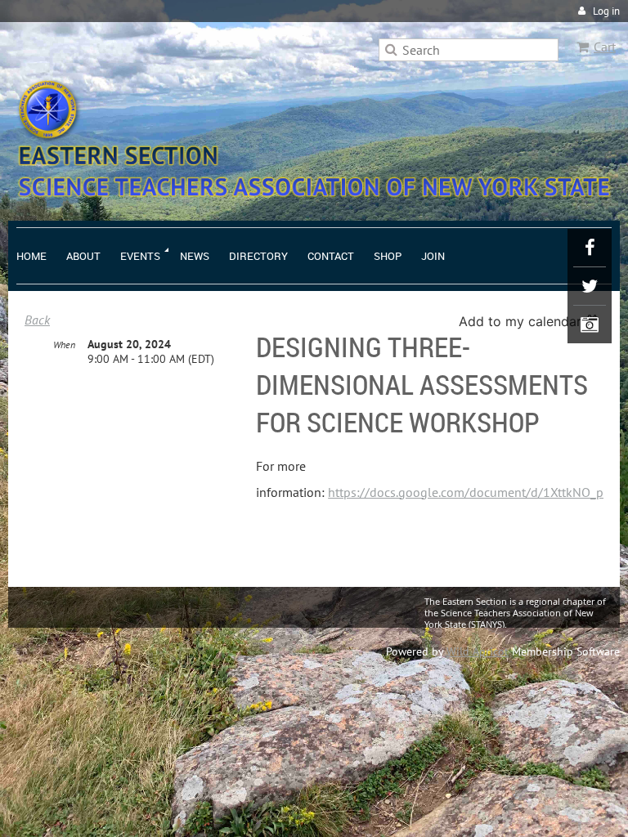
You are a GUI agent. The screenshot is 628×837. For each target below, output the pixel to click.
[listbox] (531, 321)
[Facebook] (589, 247)
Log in (606, 11)
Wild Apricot (477, 651)
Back (37, 319)
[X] (589, 286)
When (64, 344)
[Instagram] (589, 324)
